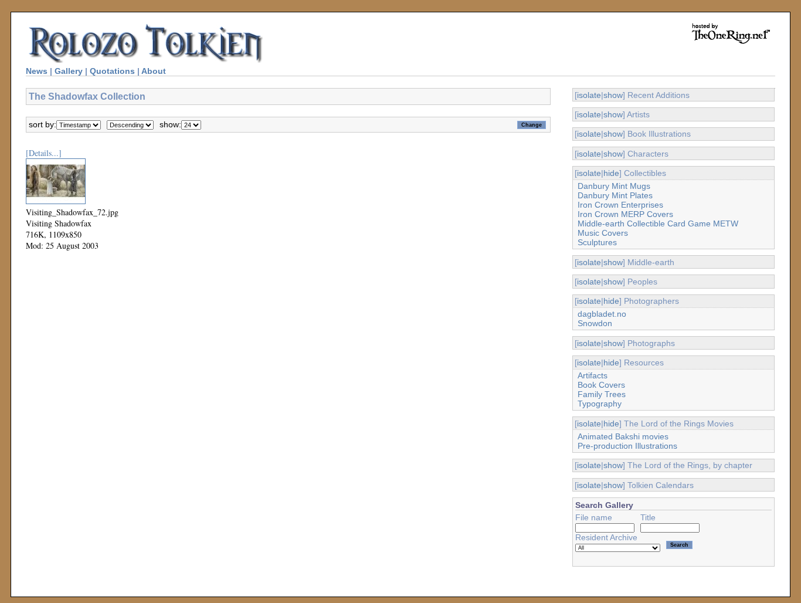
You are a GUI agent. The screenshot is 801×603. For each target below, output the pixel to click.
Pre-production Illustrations (627, 445)
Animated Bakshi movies (623, 436)
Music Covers (603, 233)
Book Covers (601, 384)
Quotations (112, 71)
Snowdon (595, 323)
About (153, 71)
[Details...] (44, 152)
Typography (600, 403)
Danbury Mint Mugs (614, 186)
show (613, 95)
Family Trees (602, 394)
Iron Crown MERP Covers (625, 214)
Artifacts (592, 375)
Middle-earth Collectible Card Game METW (658, 223)
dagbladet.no (602, 314)
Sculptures (597, 242)
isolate (589, 95)
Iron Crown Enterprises (620, 204)
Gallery (69, 71)
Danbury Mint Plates (615, 195)
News (36, 71)
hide (611, 173)
